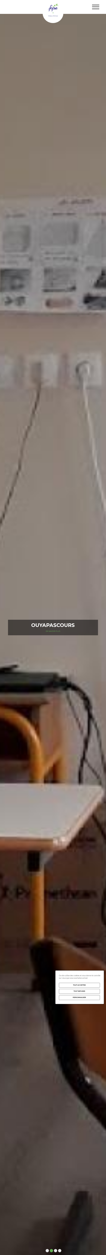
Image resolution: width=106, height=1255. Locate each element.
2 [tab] (51, 1250)
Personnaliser (79, 997)
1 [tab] (46, 1250)
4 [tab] (59, 1250)
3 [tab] (55, 1250)
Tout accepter (79, 985)
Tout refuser (79, 991)
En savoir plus (53, 634)
